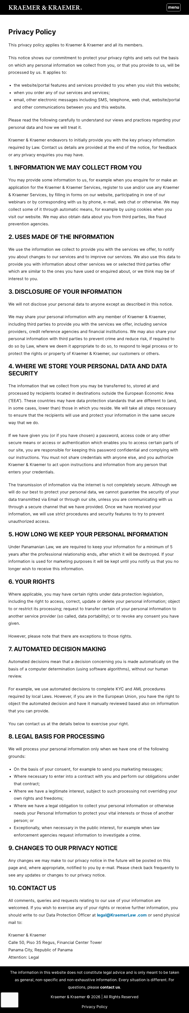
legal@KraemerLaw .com (122, 915)
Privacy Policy (95, 1006)
